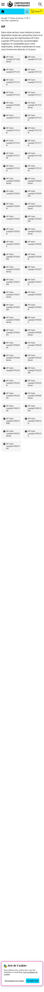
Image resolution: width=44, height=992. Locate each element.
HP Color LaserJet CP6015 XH (13, 446)
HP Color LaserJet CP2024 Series (34, 206)
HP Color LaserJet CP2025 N (13, 231)
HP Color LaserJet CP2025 (13, 217)
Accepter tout (32, 981)
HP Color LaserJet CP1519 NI (34, 168)
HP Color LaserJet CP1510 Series (34, 105)
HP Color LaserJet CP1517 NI (13, 155)
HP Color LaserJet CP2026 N (34, 256)
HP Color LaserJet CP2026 (34, 243)
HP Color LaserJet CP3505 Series (13, 319)
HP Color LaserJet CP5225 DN (34, 370)
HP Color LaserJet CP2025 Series (34, 231)
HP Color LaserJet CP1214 (34, 70)
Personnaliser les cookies (14, 981)
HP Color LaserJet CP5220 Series (34, 357)
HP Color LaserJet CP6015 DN (34, 408)
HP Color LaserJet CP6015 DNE (13, 420)
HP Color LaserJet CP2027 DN (13, 281)
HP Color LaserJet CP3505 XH (13, 332)
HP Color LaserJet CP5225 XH (13, 395)
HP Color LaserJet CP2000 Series (13, 180)
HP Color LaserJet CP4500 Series (34, 332)
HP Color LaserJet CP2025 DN (34, 218)
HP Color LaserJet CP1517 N (34, 143)
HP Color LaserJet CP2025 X (13, 244)
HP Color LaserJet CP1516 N (13, 143)
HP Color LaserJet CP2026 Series (13, 269)
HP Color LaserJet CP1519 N (13, 168)
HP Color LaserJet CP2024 (13, 192)
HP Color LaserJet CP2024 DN (34, 193)
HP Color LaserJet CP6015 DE (13, 408)
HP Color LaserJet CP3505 (34, 293)
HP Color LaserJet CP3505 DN (13, 307)
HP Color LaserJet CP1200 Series (13, 59)
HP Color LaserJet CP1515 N (34, 130)
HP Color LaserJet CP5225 (13, 369)
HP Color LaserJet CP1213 (13, 70)
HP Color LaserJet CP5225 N (13, 383)
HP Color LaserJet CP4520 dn (13, 345)
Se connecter (27, 11)
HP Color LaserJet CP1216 (13, 93)
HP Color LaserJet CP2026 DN (13, 256)
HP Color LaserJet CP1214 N (13, 82)
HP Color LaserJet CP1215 (34, 81)
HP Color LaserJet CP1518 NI (34, 155)
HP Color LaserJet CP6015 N (34, 420)
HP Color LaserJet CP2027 (34, 268)
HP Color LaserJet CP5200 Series (13, 357)
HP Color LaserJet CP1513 (13, 116)
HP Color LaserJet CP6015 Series (13, 433)
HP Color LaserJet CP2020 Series (34, 180)
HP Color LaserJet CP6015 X (34, 433)
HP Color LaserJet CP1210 (34, 58)
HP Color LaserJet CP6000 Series (34, 395)
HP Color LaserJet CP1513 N (34, 117)
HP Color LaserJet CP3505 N (34, 307)
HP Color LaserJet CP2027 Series (13, 294)
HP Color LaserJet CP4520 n (34, 345)
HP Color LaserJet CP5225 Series (34, 383)
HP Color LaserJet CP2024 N (13, 206)
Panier (37, 11)
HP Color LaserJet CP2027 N (34, 281)
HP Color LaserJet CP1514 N (13, 130)
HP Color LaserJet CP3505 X (34, 319)
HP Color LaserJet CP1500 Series (13, 105)
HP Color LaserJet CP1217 (34, 93)
